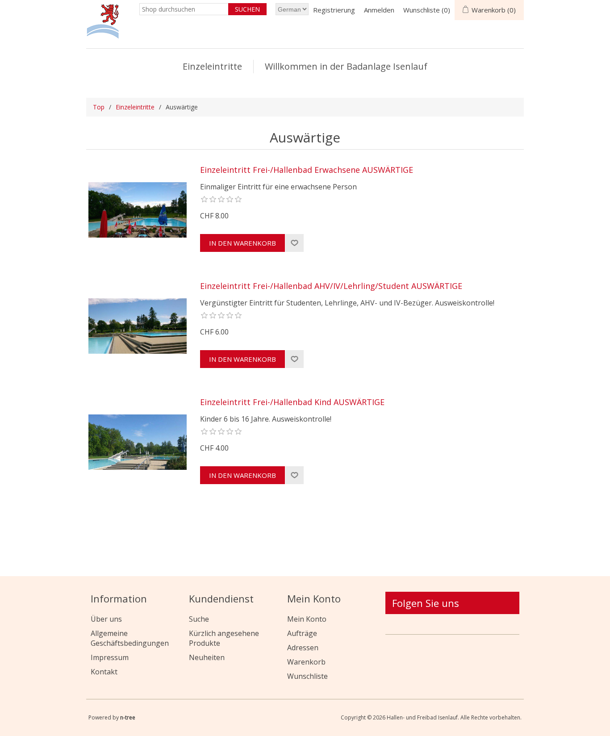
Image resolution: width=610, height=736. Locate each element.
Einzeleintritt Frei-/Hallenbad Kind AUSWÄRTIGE (292, 402)
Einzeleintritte (212, 66)
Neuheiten (207, 657)
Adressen (302, 647)
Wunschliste (307, 676)
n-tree (127, 717)
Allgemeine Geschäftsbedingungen (130, 638)
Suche (199, 619)
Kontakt (104, 672)
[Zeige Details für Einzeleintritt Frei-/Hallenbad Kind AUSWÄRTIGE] (137, 442)
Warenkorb (306, 662)
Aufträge (302, 633)
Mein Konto (306, 619)
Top (98, 107)
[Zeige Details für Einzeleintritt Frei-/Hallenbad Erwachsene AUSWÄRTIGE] (137, 210)
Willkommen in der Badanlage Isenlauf (346, 66)
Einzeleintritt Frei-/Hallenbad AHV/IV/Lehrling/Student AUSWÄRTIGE (331, 286)
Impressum (110, 657)
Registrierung (334, 9)
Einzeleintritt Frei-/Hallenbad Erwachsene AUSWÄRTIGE (306, 170)
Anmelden (379, 9)
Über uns (106, 619)
